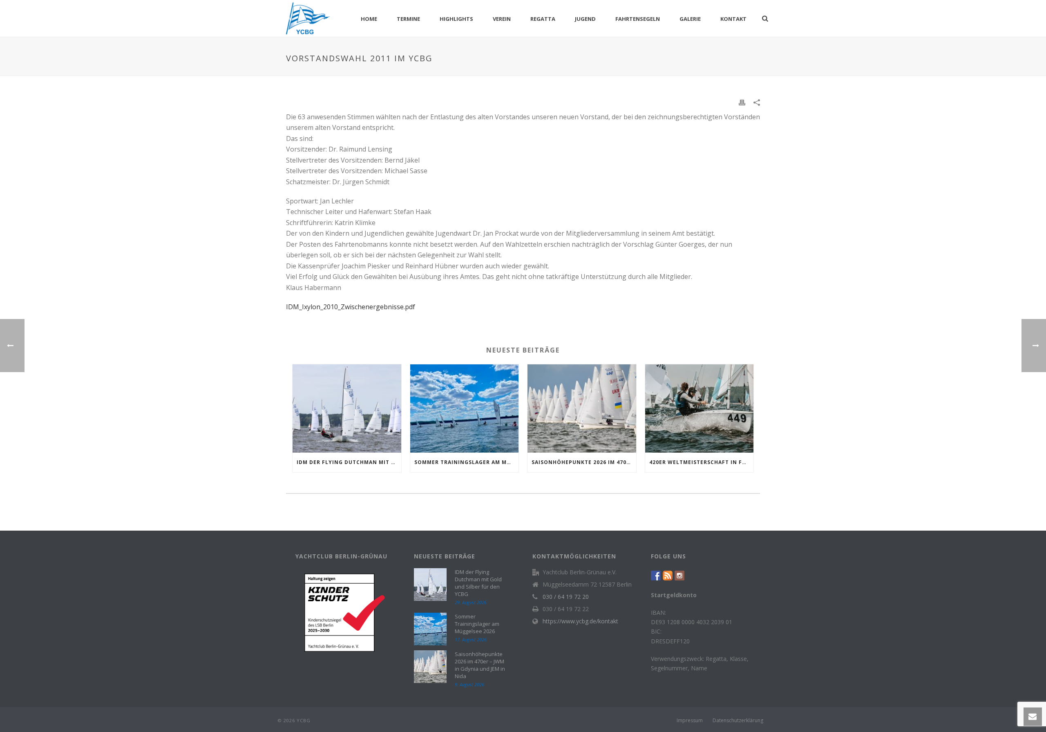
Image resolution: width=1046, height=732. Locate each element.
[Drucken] (742, 101)
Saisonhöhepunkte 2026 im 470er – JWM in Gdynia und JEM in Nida (584, 462)
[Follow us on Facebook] (656, 575)
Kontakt (733, 18)
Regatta (542, 18)
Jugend (585, 18)
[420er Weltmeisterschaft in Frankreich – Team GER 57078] (699, 408)
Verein (502, 18)
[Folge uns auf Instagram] (679, 575)
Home (369, 18)
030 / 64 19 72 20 (566, 596)
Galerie (690, 18)
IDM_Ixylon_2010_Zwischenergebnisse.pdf (350, 306)
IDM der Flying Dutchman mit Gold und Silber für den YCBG (349, 462)
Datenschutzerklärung (738, 720)
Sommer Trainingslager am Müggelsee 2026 (466, 462)
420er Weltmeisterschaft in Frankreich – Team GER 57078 (701, 462)
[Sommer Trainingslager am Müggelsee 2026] (464, 408)
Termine (408, 18)
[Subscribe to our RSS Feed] (668, 575)
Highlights (456, 18)
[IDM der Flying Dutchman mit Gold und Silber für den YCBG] (347, 408)
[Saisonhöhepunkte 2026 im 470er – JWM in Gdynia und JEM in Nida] (581, 408)
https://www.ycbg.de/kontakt (580, 621)
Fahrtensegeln (637, 18)
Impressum (690, 720)
